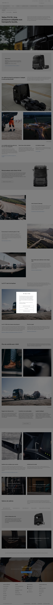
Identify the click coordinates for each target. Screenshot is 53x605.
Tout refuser (26, 308)
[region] (26, 302)
